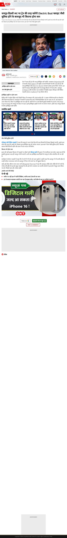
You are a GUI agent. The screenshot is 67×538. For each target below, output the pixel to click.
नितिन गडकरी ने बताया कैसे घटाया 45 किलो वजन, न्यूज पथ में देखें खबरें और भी (9, 126)
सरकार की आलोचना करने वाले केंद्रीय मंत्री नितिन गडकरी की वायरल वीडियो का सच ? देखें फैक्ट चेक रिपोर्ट (26, 126)
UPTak (65, 1)
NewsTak (60, 1)
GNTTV (15, 1)
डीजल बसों (34, 152)
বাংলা (19, 1)
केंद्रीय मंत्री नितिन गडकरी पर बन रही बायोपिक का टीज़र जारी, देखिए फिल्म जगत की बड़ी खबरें (56, 126)
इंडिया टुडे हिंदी (54, 1)
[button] (63, 122)
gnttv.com (9, 74)
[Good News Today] (7, 6)
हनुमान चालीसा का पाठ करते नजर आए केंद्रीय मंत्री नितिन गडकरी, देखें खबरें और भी (40, 126)
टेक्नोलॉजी (12, 9)
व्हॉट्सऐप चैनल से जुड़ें (38, 221)
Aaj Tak (23, 1)
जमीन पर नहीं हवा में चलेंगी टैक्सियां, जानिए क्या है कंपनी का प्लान (22, 177)
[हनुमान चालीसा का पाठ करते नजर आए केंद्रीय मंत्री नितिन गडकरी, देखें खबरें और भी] (41, 116)
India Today (28, 1)
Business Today (41, 1)
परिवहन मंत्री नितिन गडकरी (9, 142)
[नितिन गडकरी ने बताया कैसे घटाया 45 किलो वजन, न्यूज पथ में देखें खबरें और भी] (10, 116)
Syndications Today (47, 536)
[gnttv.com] (3, 75)
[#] (50, 77)
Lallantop (49, 1)
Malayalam (35, 1)
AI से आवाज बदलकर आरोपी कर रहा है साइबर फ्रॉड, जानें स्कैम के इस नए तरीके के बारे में (28, 179)
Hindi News (5, 9)
